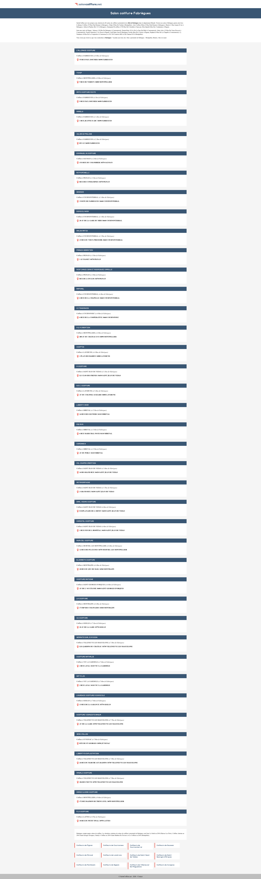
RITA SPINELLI (82, 172)
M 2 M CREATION (83, 327)
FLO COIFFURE (82, 811)
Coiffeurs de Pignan (84, 845)
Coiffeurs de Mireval (84, 855)
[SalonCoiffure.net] (88, 4)
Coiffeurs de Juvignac (166, 865)
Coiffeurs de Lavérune (112, 855)
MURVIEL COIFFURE (84, 540)
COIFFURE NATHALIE (85, 657)
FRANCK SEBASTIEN (84, 250)
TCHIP (79, 73)
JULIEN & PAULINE (84, 134)
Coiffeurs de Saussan (165, 845)
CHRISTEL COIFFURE (85, 521)
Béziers (155, 38)
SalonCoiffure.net (81, 23)
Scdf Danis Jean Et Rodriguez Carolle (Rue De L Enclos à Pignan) (129, 32)
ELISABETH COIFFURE (85, 560)
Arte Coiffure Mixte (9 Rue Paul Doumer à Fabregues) (149, 25)
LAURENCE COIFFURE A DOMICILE (90, 695)
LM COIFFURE (82, 598)
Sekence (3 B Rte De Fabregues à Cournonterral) (107, 30)
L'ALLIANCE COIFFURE (85, 50)
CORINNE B (81, 444)
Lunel (164, 38)
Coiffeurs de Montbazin (85, 865)
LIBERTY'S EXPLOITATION (87, 753)
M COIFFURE (81, 366)
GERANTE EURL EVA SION (86, 637)
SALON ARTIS (82, 231)
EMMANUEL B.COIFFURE (86, 153)
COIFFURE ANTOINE (84, 579)
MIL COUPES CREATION (86, 463)
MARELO (79, 111)
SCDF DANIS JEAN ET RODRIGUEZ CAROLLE (94, 269)
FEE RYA (79, 424)
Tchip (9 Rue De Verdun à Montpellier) (120, 25)
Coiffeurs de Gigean (111, 865)
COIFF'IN (80, 347)
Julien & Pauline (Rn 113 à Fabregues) (95, 27)
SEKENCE (80, 192)
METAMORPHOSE (83, 482)
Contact (140, 876)
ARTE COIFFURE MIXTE (86, 92)
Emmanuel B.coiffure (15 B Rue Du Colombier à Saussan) (124, 27)
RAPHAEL (80, 289)
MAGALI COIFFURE (84, 773)
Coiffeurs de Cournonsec (113, 845)
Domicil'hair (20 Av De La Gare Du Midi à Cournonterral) (139, 30)
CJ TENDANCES (82, 308)
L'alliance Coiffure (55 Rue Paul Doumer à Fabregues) (92, 25)
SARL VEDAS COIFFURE (86, 502)
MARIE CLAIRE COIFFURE (87, 792)
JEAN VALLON (82, 734)
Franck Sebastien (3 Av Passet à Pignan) (97, 32)
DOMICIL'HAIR (82, 211)
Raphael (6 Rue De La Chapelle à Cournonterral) (164, 32)
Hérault (153, 23)
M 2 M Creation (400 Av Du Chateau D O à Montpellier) (126, 34)
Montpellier (149, 38)
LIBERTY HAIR (82, 405)
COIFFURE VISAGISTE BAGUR (88, 715)
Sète (159, 38)
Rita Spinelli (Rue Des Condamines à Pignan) (155, 27)
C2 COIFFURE (82, 618)
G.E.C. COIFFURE (83, 385)
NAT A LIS (80, 676)
